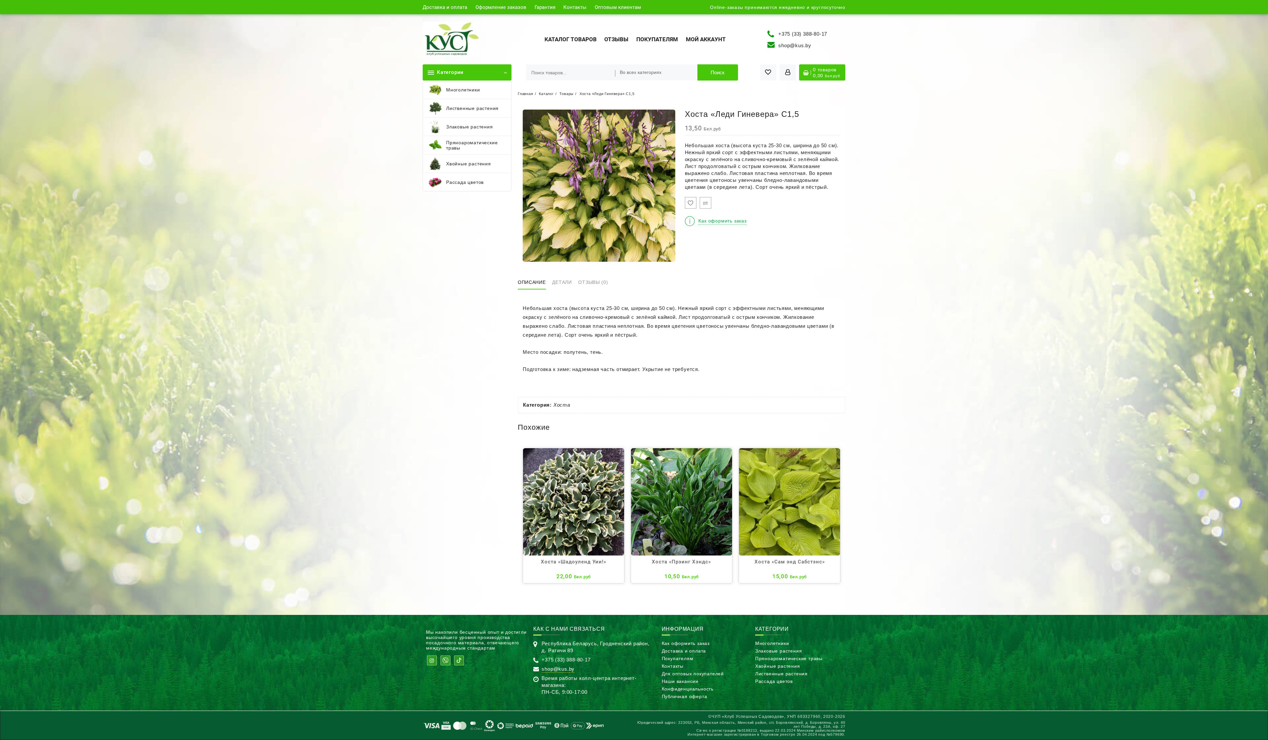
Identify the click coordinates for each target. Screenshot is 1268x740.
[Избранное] (690, 203)
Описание (532, 282)
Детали (562, 282)
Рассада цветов (774, 681)
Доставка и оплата (684, 651)
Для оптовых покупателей (693, 673)
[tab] (534, 283)
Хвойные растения (777, 666)
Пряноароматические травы (789, 658)
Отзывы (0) (593, 282)
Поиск (717, 72)
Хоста (561, 405)
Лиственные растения (781, 673)
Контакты (673, 666)
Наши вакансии (680, 681)
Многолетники (772, 643)
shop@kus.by (794, 45)
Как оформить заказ (686, 643)
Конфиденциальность (688, 688)
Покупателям (677, 658)
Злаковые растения (778, 651)
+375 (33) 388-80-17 (802, 33)
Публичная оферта (684, 696)
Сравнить (705, 203)
